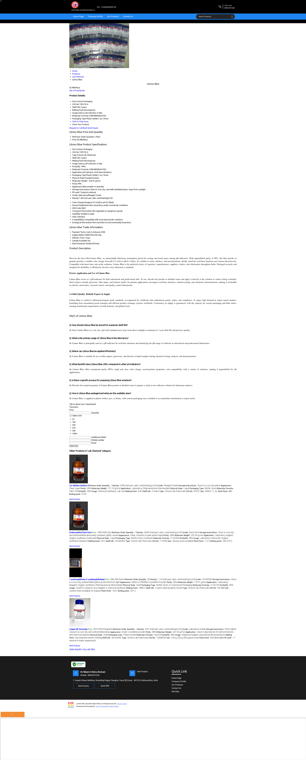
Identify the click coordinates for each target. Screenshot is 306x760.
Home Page (78, 16)
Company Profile (95, 16)
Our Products (113, 16)
